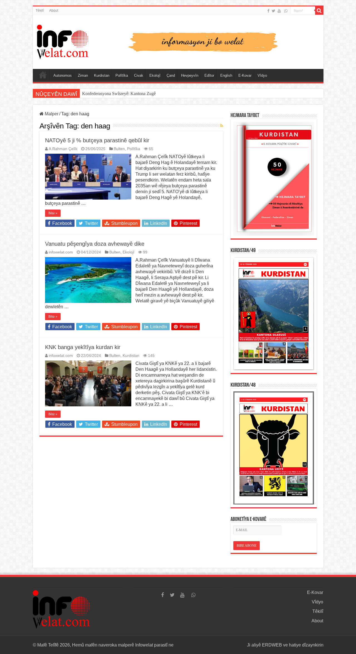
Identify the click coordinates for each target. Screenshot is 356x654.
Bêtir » (52, 213)
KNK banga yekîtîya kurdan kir (82, 347)
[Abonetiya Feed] (221, 125)
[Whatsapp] (286, 11)
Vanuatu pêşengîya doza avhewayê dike (94, 244)
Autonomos (62, 75)
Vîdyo (262, 75)
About (53, 11)
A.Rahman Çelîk (63, 149)
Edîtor (209, 75)
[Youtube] (279, 11)
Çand (171, 75)
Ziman (83, 75)
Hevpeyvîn (189, 75)
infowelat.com (61, 252)
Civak (138, 75)
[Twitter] (273, 11)
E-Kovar (244, 75)
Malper (51, 113)
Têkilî (40, 11)
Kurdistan (101, 75)
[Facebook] (268, 11)
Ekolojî (154, 75)
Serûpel (43, 75)
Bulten (119, 149)
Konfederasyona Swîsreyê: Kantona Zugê (119, 93)
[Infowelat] (178, 41)
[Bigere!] (319, 10)
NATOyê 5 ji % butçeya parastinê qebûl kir (97, 140)
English (226, 75)
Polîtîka (121, 75)
